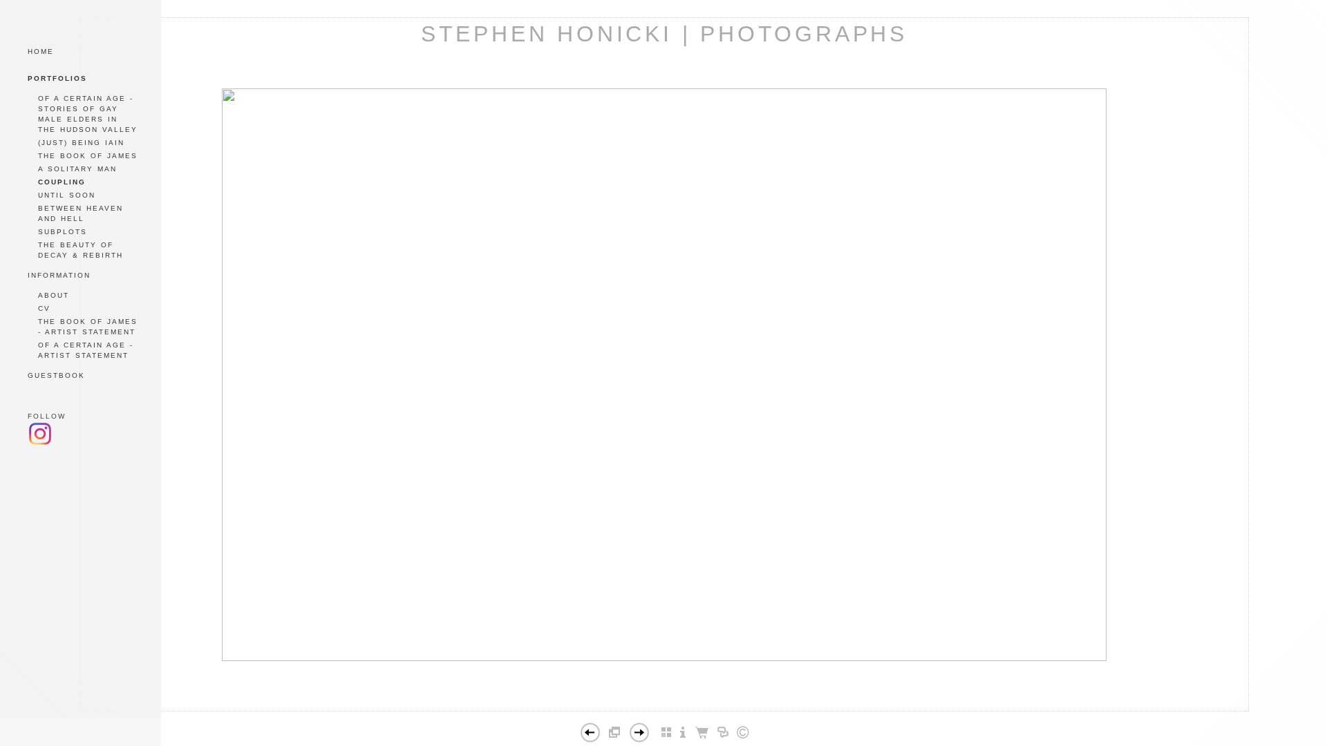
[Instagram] (40, 443)
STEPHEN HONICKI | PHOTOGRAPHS (664, 33)
